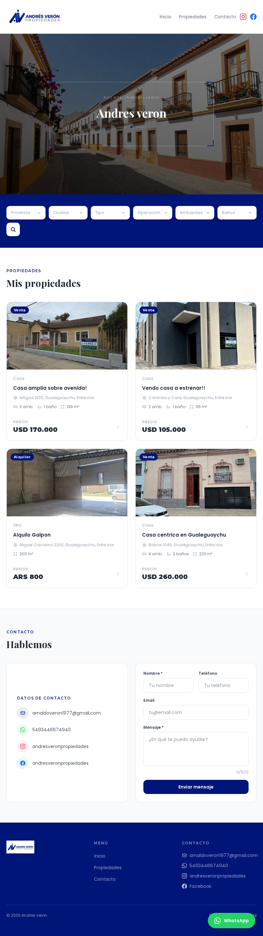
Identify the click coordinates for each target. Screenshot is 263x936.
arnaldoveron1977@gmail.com (223, 855)
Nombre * (153, 673)
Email (149, 700)
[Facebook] (253, 16)
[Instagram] (243, 16)
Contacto (225, 16)
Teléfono (208, 673)
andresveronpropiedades (218, 876)
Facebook (200, 886)
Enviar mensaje (196, 787)
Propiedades (193, 16)
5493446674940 (209, 865)
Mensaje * (153, 727)
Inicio (165, 16)
